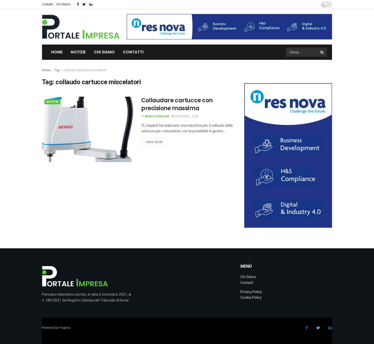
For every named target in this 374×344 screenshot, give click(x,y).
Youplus (64, 327)
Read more (154, 142)
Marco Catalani (157, 116)
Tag (57, 70)
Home (57, 52)
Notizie (78, 52)
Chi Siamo (63, 4)
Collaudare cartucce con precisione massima (177, 104)
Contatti (47, 4)
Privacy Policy (251, 292)
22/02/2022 (182, 116)
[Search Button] (322, 52)
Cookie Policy (251, 297)
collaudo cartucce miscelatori (85, 70)
